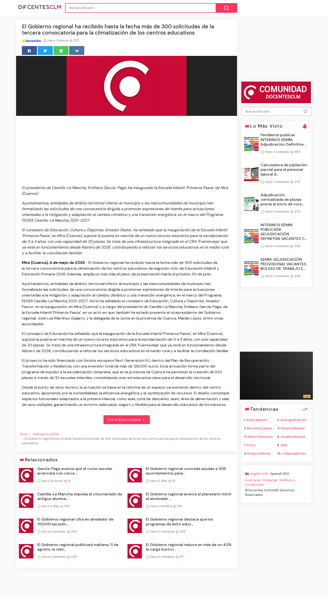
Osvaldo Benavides (294, 437)
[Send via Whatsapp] (61, 50)
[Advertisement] (126, 151)
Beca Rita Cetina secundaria (268, 428)
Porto (251, 445)
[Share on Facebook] (29, 50)
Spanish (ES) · (280, 473)
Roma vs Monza (258, 453)
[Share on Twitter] (45, 50)
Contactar (269, 480)
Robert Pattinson (260, 437)
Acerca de (253, 480)
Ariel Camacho (257, 420)
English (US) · (260, 473)
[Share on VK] (76, 50)
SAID (283, 445)
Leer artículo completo (125, 420)
